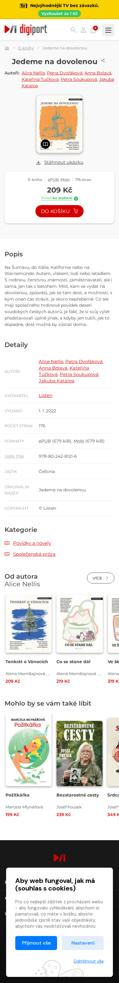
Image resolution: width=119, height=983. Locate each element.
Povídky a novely (32, 543)
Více (98, 578)
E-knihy (26, 47)
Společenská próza (34, 554)
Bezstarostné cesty (77, 795)
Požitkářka (17, 795)
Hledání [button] (73, 30)
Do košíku (56, 211)
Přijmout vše (36, 943)
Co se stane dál (73, 661)
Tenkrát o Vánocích (26, 661)
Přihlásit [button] (83, 30)
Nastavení (83, 943)
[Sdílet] (103, 60)
